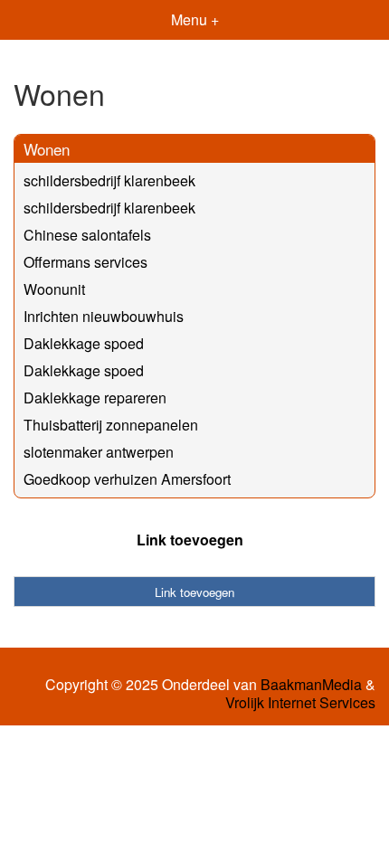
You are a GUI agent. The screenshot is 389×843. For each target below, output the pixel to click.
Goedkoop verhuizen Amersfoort (127, 479)
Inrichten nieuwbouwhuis (104, 316)
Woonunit (54, 289)
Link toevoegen (190, 539)
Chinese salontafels (87, 234)
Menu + (195, 19)
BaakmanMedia (311, 685)
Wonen (47, 148)
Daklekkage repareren (95, 397)
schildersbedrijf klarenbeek (109, 180)
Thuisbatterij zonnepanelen (111, 424)
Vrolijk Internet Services (300, 703)
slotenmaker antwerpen (99, 451)
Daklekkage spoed (84, 343)
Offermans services (85, 261)
